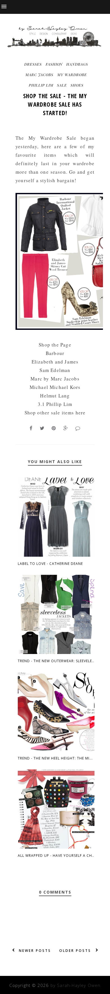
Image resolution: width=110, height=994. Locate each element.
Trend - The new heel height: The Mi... (55, 758)
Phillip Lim (41, 85)
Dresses (33, 64)
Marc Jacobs (39, 74)
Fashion (54, 64)
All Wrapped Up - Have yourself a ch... (56, 855)
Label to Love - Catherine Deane (50, 563)
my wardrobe (72, 74)
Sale (62, 85)
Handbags (77, 64)
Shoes (77, 85)
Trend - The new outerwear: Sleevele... (56, 661)
